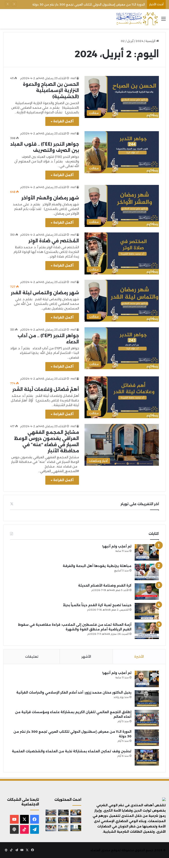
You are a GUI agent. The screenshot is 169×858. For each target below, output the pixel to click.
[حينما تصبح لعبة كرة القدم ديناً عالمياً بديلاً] (147, 611)
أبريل (130, 41)
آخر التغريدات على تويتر (140, 504)
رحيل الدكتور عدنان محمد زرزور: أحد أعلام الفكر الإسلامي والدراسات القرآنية (73, 692)
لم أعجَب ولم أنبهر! (116, 546)
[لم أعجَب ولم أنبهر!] (147, 552)
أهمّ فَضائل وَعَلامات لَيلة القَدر (45, 389)
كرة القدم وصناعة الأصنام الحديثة (104, 585)
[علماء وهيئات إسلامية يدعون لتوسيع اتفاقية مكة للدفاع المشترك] (51, 820)
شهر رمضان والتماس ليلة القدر (45, 292)
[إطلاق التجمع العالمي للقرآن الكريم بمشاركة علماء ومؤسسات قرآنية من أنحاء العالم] (147, 718)
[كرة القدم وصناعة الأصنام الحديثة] (147, 591)
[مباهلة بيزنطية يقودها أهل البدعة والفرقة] (147, 572)
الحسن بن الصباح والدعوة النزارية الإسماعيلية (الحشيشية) (51, 90)
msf (73, 78)
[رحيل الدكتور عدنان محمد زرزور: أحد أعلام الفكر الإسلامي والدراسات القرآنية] (147, 698)
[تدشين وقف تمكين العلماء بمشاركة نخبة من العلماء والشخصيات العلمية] (147, 757)
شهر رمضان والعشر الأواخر (50, 198)
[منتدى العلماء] (137, 19)
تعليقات (31, 656)
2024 (139, 41)
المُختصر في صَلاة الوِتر (53, 240)
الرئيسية (150, 41)
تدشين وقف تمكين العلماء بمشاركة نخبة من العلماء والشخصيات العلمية (95, 4)
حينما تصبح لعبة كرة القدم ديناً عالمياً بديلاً (97, 605)
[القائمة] (163, 20)
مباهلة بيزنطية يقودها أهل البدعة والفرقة (97, 566)
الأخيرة (139, 656)
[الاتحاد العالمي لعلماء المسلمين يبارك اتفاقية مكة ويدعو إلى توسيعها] (75, 828)
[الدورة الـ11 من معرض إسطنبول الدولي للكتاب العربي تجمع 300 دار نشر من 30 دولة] (147, 737)
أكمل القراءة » (62, 121)
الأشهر (86, 656)
